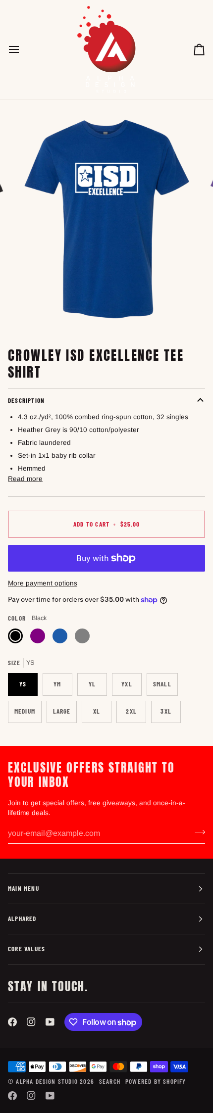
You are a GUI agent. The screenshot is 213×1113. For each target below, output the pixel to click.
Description (26, 400)
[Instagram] (31, 1021)
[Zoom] (34, 313)
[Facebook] (12, 1021)
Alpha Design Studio (47, 1081)
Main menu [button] (23, 888)
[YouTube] (50, 1021)
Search (109, 1081)
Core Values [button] (26, 949)
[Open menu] (23, 49)
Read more (25, 479)
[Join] (197, 832)
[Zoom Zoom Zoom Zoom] (106, 219)
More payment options (42, 583)
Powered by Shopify (155, 1081)
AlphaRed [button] (22, 918)
